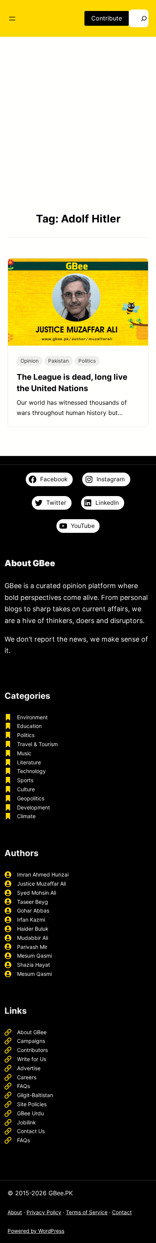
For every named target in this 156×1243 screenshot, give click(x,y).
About (15, 1212)
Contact (122, 1212)
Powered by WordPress (36, 1231)
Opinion (29, 361)
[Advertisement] (78, 124)
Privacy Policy (44, 1212)
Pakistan (58, 361)
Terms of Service (87, 1212)
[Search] (138, 18)
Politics (87, 361)
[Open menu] (12, 18)
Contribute (106, 18)
